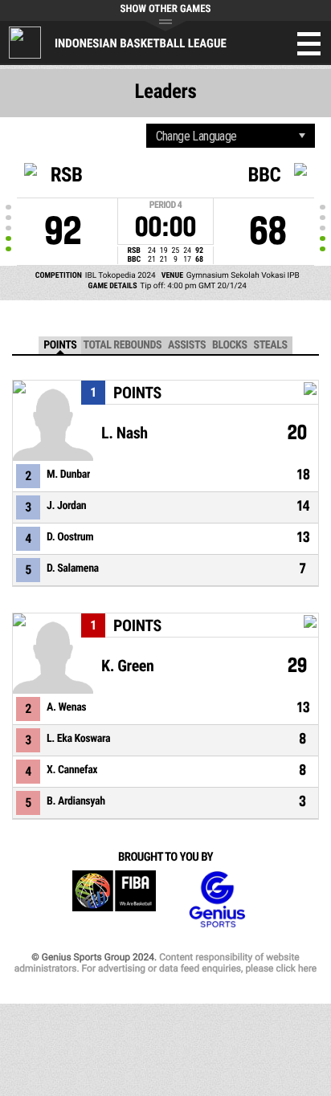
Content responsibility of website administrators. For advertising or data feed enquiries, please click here (165, 962)
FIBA (114, 899)
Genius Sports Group (217, 899)
